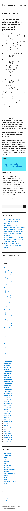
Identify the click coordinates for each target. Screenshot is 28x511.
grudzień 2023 (8, 323)
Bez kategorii (7, 455)
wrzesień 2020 (8, 383)
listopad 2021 (7, 359)
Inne (5, 463)
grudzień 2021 (8, 357)
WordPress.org (8, 501)
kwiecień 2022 (8, 349)
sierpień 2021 (7, 363)
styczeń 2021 (7, 377)
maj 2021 (6, 369)
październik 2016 (8, 437)
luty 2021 (6, 375)
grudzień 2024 (8, 299)
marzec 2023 (7, 331)
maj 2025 (6, 291)
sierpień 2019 (7, 397)
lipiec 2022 (7, 343)
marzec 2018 (7, 415)
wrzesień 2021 (8, 361)
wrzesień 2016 (8, 439)
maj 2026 (6, 271)
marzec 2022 (7, 351)
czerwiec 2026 (8, 269)
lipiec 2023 (7, 327)
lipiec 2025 (7, 287)
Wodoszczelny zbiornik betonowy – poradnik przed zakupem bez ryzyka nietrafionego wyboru (14, 239)
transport (6, 475)
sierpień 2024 (7, 307)
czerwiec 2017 (7, 427)
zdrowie (11, 198)
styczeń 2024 (7, 321)
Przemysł (6, 467)
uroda (5, 477)
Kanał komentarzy (9, 499)
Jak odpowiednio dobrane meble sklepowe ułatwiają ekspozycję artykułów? (13, 245)
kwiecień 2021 (8, 371)
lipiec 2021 (7, 365)
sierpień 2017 (7, 423)
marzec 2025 (7, 295)
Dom (5, 459)
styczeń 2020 (7, 391)
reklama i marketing (9, 469)
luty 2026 (6, 277)
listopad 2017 (7, 419)
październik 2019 (8, 395)
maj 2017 (6, 429)
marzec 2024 (7, 317)
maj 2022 (6, 347)
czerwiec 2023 (8, 329)
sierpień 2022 (7, 341)
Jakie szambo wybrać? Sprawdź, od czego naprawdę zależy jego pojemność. (13, 221)
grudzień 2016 (8, 435)
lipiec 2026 (7, 267)
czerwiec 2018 (7, 411)
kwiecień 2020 (8, 389)
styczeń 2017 (7, 433)
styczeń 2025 (7, 297)
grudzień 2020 (8, 379)
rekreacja (6, 471)
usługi (5, 479)
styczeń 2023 (7, 333)
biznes (5, 457)
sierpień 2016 (7, 441)
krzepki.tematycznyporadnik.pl (14, 5)
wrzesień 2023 (8, 325)
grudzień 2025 (8, 281)
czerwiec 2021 (7, 367)
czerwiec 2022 (8, 345)
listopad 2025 (7, 283)
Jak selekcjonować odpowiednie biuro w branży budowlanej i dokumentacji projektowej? (12, 24)
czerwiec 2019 (7, 399)
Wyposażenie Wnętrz (10, 481)
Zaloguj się (7, 495)
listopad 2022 (7, 335)
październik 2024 (8, 303)
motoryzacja (7, 465)
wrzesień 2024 (8, 305)
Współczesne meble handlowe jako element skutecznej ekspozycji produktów (13, 233)
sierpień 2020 (7, 385)
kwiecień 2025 (8, 293)
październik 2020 (8, 381)
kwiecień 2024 (8, 315)
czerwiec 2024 (8, 311)
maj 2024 (6, 313)
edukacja (6, 461)
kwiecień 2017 (7, 431)
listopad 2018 (7, 405)
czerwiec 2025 (8, 289)
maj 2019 (6, 401)
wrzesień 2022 (8, 339)
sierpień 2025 (7, 285)
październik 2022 (8, 337)
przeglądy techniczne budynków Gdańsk (14, 165)
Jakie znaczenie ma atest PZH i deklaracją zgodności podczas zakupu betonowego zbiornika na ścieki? (14, 227)
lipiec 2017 (6, 425)
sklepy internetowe (9, 473)
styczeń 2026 (7, 279)
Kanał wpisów (7, 497)
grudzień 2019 (8, 393)
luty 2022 (6, 353)
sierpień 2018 (7, 407)
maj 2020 (6, 387)
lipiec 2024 (7, 309)
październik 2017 (8, 421)
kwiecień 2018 (8, 413)
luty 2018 (6, 417)
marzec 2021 (7, 373)
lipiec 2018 (7, 409)
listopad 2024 (7, 301)
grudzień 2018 (8, 403)
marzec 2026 (7, 275)
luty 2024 (6, 319)
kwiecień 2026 (8, 273)
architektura (7, 453)
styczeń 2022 (7, 355)
